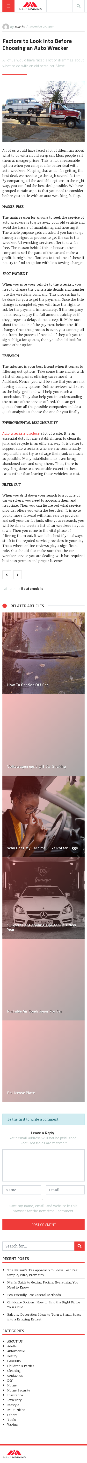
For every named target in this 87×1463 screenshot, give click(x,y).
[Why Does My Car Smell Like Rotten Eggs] (43, 816)
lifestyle (13, 1405)
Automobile (33, 588)
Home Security (18, 1390)
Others (12, 1414)
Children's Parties (20, 1365)
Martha (19, 26)
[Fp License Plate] (43, 1061)
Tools (11, 1419)
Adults (12, 1346)
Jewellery (14, 1399)
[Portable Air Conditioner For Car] (43, 979)
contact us (15, 1375)
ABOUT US (15, 1341)
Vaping (12, 1424)
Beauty (12, 1356)
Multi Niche (16, 1409)
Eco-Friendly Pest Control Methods (34, 1294)
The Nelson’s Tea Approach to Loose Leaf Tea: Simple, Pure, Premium (42, 1272)
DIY (10, 1380)
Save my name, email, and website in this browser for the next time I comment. (43, 1208)
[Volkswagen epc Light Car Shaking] (43, 735)
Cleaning (14, 1370)
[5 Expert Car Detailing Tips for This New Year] (43, 898)
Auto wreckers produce (21, 433)
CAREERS (14, 1360)
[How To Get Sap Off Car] (43, 653)
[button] (8, 857)
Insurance (15, 1395)
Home (12, 1385)
